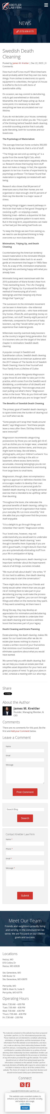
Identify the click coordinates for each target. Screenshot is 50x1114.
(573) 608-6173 (26, 31)
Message (9, 765)
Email (8, 755)
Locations (10, 953)
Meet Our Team (25, 921)
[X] (22, 1084)
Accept (25, 1108)
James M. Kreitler (21, 63)
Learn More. (25, 1103)
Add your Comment (20, 731)
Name (8, 746)
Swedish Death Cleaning (18, 54)
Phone (9, 849)
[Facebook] (28, 1084)
